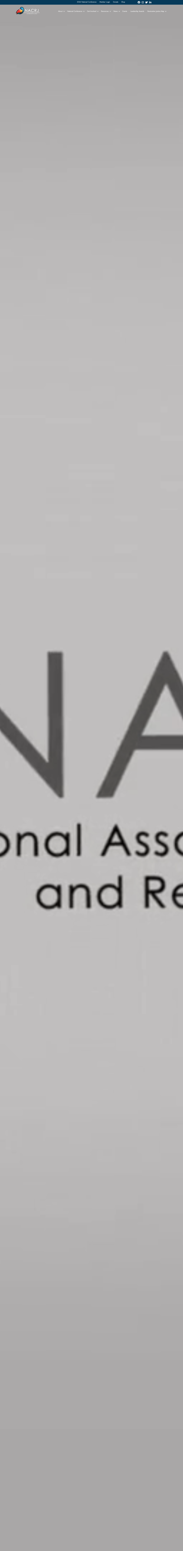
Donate (115, 2)
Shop (123, 2)
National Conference (74, 11)
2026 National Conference (86, 2)
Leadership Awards (137, 11)
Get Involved (91, 11)
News (115, 11)
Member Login (105, 2)
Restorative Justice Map (155, 11)
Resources (105, 11)
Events (124, 11)
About (60, 11)
